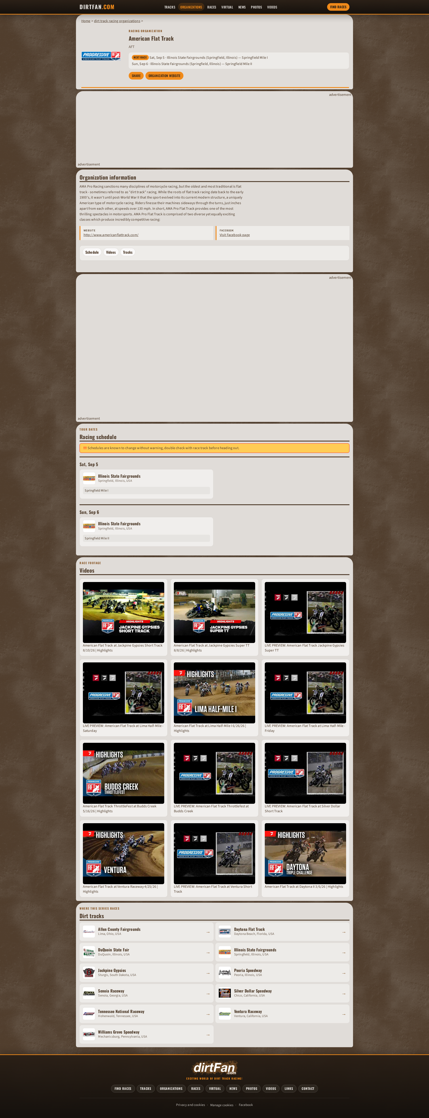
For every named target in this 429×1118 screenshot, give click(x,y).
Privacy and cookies (190, 1104)
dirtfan (97, 7)
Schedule (92, 252)
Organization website (165, 75)
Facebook (246, 1104)
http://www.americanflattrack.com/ (111, 234)
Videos (111, 252)
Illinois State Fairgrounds (119, 476)
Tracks (127, 252)
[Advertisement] (210, 129)
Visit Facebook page (235, 234)
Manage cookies (221, 1105)
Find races (338, 6)
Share (136, 75)
